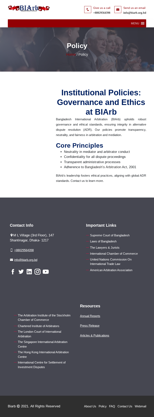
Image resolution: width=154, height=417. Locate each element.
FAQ (112, 406)
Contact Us (125, 406)
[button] (135, 23)
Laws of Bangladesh (103, 241)
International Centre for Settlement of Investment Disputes (42, 365)
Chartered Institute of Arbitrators (38, 326)
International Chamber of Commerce (114, 253)
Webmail (140, 406)
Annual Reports (90, 316)
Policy (103, 406)
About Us (90, 406)
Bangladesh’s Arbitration (103, 167)
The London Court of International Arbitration (39, 334)
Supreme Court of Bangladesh (110, 235)
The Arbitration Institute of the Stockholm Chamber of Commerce (44, 318)
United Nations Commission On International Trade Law (111, 262)
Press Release (89, 325)
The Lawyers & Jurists (105, 247)
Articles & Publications (94, 335)
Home (71, 55)
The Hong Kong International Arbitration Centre (43, 354)
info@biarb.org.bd (134, 12)
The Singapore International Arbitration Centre (42, 344)
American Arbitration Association (111, 270)
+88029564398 (101, 12)
